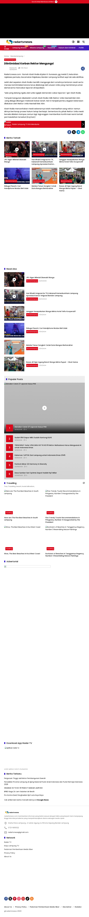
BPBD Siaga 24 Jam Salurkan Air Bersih (19, 791)
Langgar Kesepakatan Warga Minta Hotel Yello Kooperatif (71, 161)
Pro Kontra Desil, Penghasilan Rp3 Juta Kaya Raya (23, 795)
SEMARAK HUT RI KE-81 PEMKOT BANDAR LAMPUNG (23, 788)
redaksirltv (13, 68)
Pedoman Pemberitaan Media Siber (18, 849)
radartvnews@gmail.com (18, 832)
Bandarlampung (10, 60)
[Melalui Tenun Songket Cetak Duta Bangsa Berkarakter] (44, 176)
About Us (7, 856)
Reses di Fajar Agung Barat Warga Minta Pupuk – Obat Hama (70, 188)
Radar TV (7, 842)
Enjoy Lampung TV (11, 846)
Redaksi (78, 907)
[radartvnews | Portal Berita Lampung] (19, 42)
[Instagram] (19, 899)
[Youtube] (23, 899)
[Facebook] (69, 132)
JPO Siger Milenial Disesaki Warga (15, 161)
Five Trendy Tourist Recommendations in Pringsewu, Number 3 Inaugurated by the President (62, 520)
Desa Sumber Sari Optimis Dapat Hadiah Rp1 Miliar (36, 473)
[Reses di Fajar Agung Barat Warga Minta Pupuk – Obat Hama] (72, 176)
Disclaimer (67, 907)
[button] (73, 41)
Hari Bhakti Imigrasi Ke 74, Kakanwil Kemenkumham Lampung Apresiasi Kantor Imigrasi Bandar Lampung (43, 162)
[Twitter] (74, 132)
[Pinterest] (14, 899)
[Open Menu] (78, 41)
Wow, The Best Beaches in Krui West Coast (22, 554)
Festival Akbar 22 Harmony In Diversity (31, 464)
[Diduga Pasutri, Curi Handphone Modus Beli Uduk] (17, 176)
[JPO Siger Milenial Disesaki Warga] (17, 149)
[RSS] (32, 899)
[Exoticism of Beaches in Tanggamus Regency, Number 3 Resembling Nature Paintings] (65, 538)
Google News (43, 800)
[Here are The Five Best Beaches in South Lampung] (24, 502)
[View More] (84, 483)
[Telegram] (78, 132)
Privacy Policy (9, 853)
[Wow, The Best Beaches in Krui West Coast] (24, 538)
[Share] (83, 69)
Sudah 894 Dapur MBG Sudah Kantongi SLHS (33, 438)
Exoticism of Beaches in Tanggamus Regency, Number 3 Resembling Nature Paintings (64, 555)
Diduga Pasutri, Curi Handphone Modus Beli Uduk (16, 187)
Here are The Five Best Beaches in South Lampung (21, 519)
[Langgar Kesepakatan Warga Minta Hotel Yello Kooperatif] (72, 149)
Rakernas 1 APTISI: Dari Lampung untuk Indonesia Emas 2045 (40, 455)
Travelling (9, 513)
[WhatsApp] (83, 132)
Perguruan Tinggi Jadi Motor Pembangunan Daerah (25, 778)
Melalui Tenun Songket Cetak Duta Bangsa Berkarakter (44, 187)
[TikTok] (27, 899)
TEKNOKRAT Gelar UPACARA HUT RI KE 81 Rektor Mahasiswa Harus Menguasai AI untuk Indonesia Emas (48, 446)
